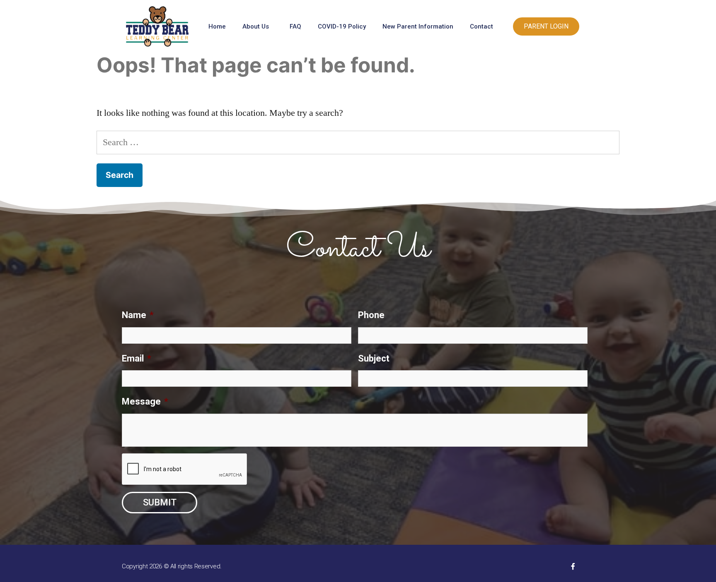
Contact (481, 26)
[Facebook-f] (573, 566)
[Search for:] (358, 142)
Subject (373, 358)
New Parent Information (417, 26)
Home (217, 26)
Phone (371, 315)
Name (138, 315)
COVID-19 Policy (342, 26)
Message (145, 401)
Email (136, 358)
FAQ (295, 26)
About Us (255, 26)
